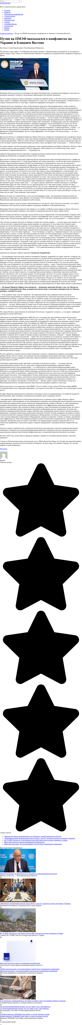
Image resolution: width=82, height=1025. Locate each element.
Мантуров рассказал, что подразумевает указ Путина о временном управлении (33, 844)
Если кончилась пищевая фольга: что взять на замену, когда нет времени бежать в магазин (33, 1001)
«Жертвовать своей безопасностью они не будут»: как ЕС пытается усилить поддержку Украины (39, 838)
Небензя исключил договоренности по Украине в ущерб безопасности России (32, 836)
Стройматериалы (10, 24)
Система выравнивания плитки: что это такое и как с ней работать (24, 1008)
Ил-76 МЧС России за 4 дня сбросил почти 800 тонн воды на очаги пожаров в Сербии (35, 840)
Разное (6, 30)
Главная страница (6, 33)
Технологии (8, 26)
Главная (7, 10)
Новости (7, 12)
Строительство (9, 16)
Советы (7, 22)
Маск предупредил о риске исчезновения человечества (24, 842)
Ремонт (7, 28)
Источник (3, 449)
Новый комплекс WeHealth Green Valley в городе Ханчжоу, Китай (24, 1016)
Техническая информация (13, 14)
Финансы (7, 18)
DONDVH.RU (5, 3)
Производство (9, 20)
